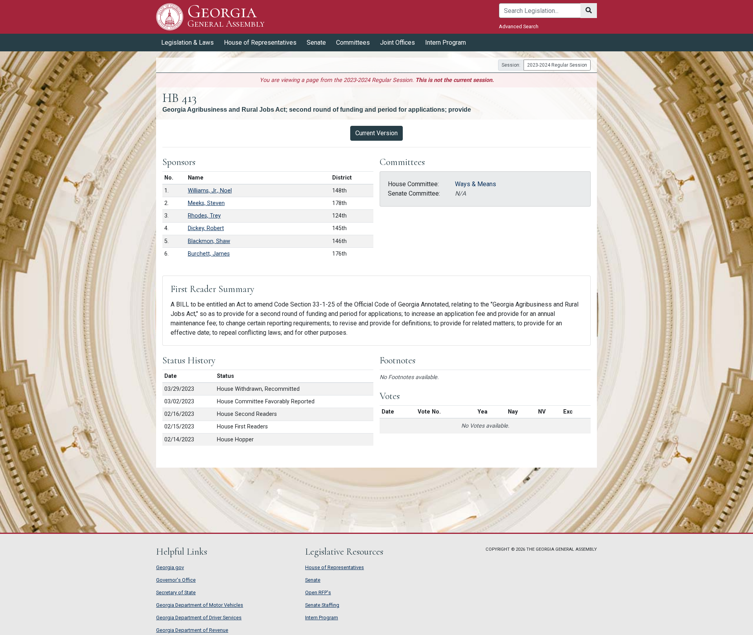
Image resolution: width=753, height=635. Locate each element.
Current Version (376, 133)
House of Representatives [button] (260, 42)
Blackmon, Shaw (209, 241)
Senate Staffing (322, 605)
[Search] (588, 10)
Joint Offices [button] (397, 42)
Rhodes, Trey (204, 215)
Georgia (226, 16)
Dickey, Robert (206, 228)
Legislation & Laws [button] (187, 42)
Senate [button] (316, 42)
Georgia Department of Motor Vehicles (199, 605)
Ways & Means (475, 184)
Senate (312, 580)
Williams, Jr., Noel (210, 190)
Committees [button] (353, 42)
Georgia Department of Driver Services (199, 617)
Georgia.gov (170, 567)
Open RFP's (318, 592)
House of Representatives (334, 567)
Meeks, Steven (206, 203)
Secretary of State (176, 592)
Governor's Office (176, 580)
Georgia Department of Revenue (192, 630)
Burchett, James (209, 253)
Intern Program (445, 42)
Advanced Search (518, 26)
